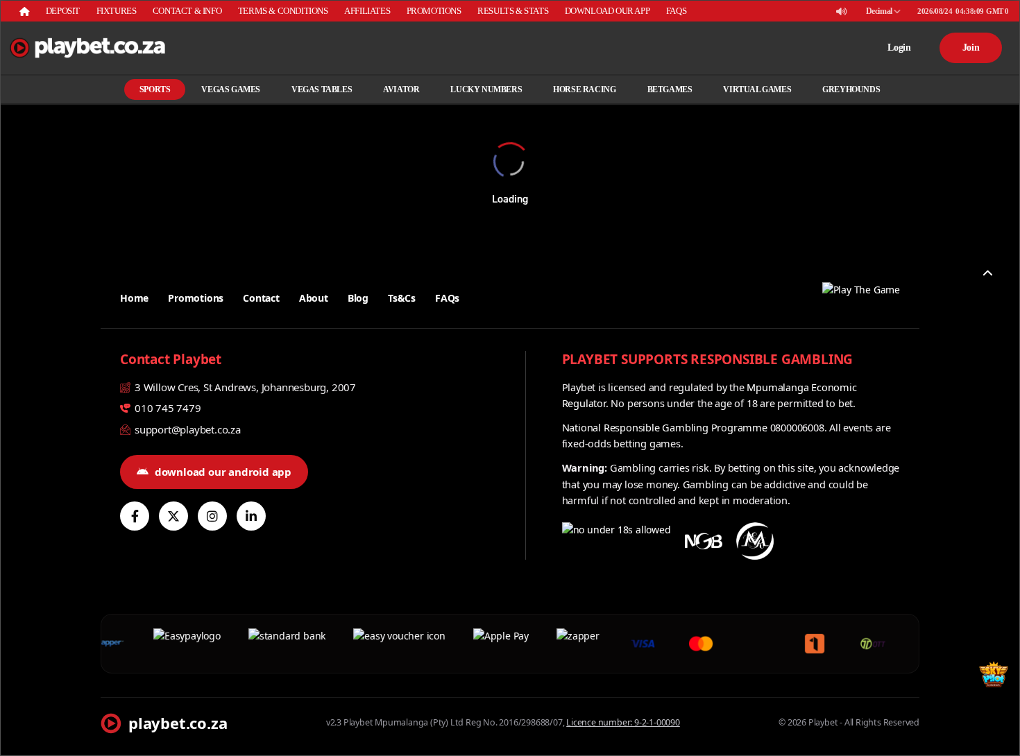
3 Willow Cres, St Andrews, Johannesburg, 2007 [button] (244, 387)
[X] (173, 516)
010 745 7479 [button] (166, 408)
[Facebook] (134, 516)
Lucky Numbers (486, 89)
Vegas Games (230, 89)
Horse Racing (584, 89)
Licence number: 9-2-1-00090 (623, 722)
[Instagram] (212, 516)
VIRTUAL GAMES (757, 89)
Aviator (401, 89)
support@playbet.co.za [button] (186, 429)
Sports (155, 89)
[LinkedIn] (251, 516)
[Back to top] (987, 273)
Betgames (669, 89)
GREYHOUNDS (851, 89)
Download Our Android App (223, 472)
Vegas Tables (321, 89)
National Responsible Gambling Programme (664, 427)
